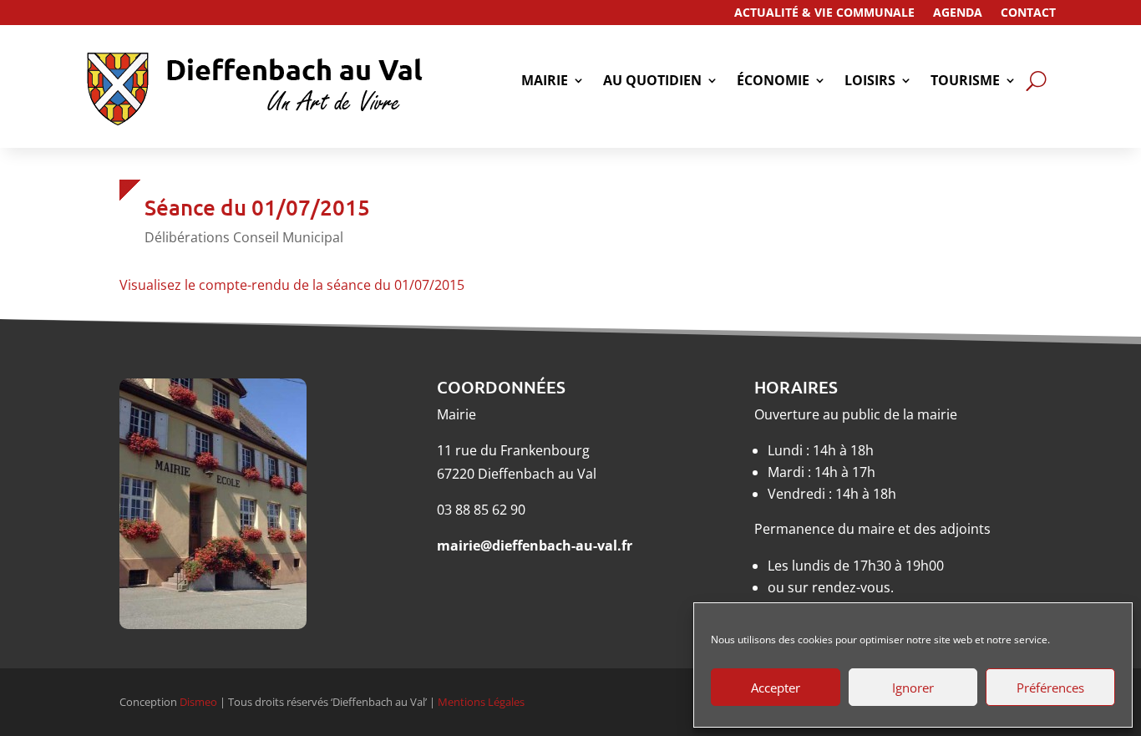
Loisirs (869, 81)
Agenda (957, 13)
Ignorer (913, 687)
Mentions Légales (481, 701)
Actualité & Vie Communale (824, 13)
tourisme (965, 81)
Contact (1028, 13)
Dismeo (198, 701)
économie (773, 81)
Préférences (1050, 687)
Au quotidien (652, 81)
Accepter (775, 687)
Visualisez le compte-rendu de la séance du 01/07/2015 (291, 285)
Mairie (544, 81)
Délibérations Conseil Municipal (244, 237)
